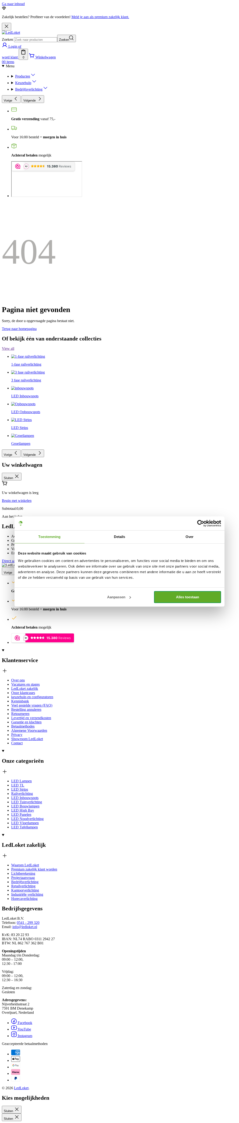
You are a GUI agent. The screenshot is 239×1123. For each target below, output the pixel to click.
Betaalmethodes (23, 726)
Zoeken (7, 39)
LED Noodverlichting (27, 819)
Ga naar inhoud (13, 4)
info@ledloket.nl (24, 927)
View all (8, 349)
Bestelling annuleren (26, 709)
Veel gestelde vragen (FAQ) (31, 705)
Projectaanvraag (23, 878)
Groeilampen (20, 444)
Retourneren (20, 714)
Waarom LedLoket (25, 865)
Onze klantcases (23, 693)
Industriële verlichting (27, 894)
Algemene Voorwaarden (29, 730)
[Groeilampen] (22, 323)
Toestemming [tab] (49, 537)
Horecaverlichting (24, 899)
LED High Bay (22, 810)
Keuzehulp (23, 83)
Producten (22, 76)
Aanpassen (116, 597)
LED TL (17, 785)
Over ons (18, 680)
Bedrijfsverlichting (28, 89)
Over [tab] (189, 537)
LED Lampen (21, 781)
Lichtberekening (23, 873)
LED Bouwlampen (25, 806)
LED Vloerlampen (25, 823)
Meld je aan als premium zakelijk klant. (100, 17)
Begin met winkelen (17, 501)
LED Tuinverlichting (26, 802)
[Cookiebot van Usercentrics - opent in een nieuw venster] (200, 523)
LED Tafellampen (24, 827)
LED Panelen (21, 815)
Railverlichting (22, 794)
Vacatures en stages (25, 684)
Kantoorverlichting (25, 890)
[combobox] (35, 39)
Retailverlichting (23, 886)
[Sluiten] (6, 27)
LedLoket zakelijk (24, 689)
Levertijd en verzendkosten (31, 718)
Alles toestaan (187, 597)
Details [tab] (119, 537)
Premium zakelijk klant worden (34, 869)
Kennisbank (20, 701)
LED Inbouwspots (25, 798)
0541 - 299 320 (28, 923)
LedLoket (21, 1088)
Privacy (16, 735)
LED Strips (19, 789)
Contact (17, 743)
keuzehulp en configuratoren (32, 697)
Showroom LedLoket (27, 739)
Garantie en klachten (26, 722)
